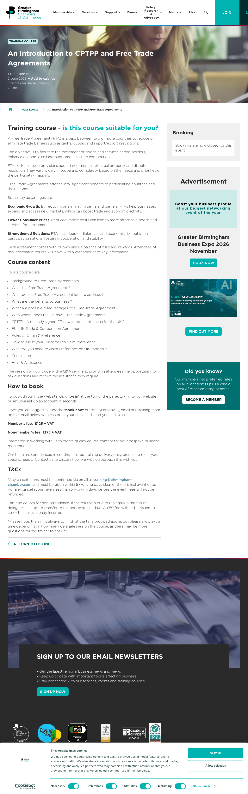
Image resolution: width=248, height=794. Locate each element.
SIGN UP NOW (52, 692)
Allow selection (215, 765)
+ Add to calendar (42, 78)
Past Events (30, 109)
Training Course (22, 41)
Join (227, 12)
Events (132, 12)
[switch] (111, 786)
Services (88, 12)
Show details (202, 786)
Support (111, 12)
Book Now (203, 263)
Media (173, 12)
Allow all (215, 752)
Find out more (203, 331)
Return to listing (32, 544)
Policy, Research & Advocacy (151, 12)
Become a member (203, 400)
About (193, 12)
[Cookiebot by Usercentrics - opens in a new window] (25, 786)
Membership (62, 12)
